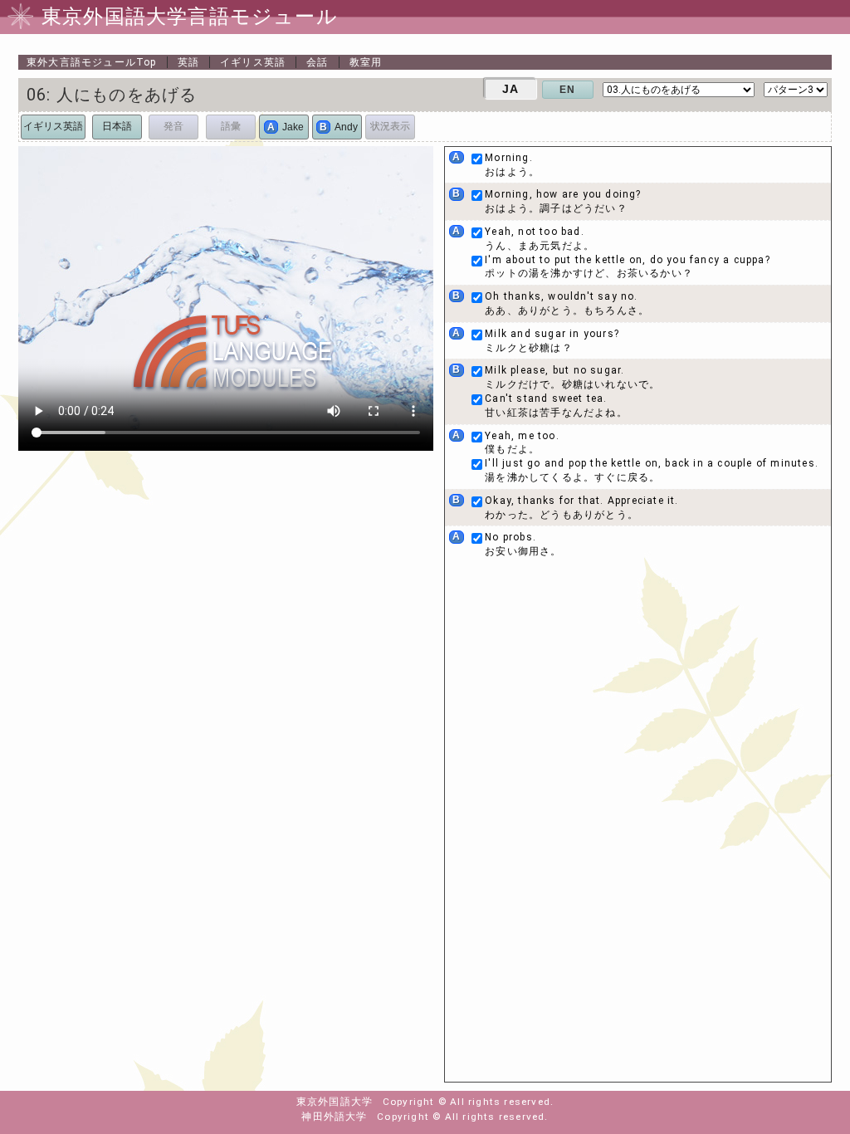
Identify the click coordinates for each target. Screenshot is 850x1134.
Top (92, 62)
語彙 (231, 126)
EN (567, 89)
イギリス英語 (253, 62)
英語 (188, 62)
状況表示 (390, 126)
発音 (173, 126)
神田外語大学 (334, 1116)
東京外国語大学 (334, 1101)
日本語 (117, 126)
